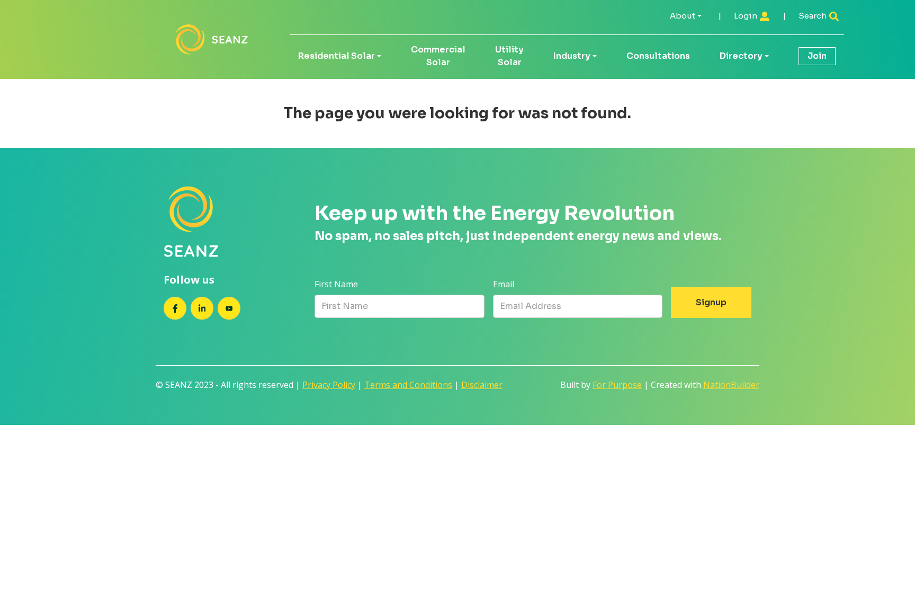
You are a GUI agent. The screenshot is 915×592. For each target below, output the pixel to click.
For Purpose (617, 385)
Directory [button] (741, 55)
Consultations (658, 55)
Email (503, 284)
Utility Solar (509, 56)
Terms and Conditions (408, 385)
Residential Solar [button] (336, 55)
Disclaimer (482, 385)
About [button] (682, 16)
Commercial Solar (438, 56)
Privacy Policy (328, 385)
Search (813, 16)
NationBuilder (731, 385)
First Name (336, 284)
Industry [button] (571, 55)
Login (746, 16)
